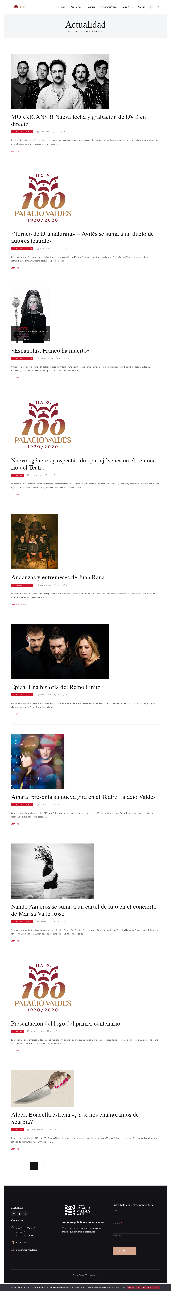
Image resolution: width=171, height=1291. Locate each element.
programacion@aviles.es (26, 1249)
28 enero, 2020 (45, 805)
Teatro (29, 249)
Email (116, 1210)
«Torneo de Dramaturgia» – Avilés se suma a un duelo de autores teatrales (82, 237)
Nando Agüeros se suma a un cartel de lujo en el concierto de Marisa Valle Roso (84, 910)
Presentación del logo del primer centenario (65, 1023)
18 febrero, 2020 (46, 358)
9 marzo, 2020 (45, 248)
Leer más (15, 151)
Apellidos (117, 1235)
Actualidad (18, 132)
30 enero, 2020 (36, 475)
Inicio (70, 31)
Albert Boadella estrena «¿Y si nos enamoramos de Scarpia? (75, 1118)
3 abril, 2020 (44, 132)
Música (29, 132)
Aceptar (131, 1287)
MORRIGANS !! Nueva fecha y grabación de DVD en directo (78, 120)
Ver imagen (60, 81)
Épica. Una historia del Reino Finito (56, 686)
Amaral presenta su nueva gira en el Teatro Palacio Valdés (83, 796)
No (139, 1287)
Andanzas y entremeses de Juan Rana (58, 577)
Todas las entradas (83, 31)
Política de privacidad (151, 1287)
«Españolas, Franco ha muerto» (50, 350)
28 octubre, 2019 (37, 1031)
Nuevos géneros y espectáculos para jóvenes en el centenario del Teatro (84, 464)
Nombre (117, 1223)
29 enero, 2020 (45, 585)
